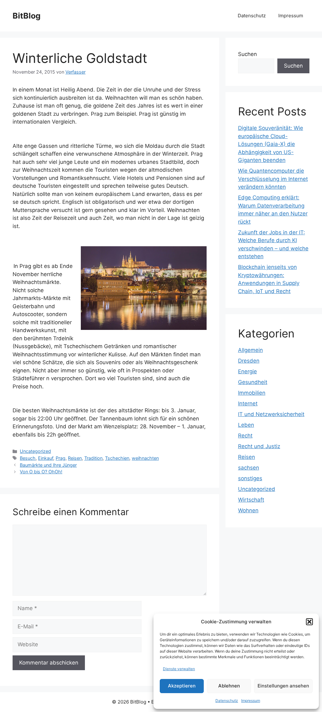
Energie (247, 371)
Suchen (247, 54)
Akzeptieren (182, 686)
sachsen (248, 467)
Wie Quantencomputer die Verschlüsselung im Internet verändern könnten (273, 179)
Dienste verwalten (179, 668)
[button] (309, 622)
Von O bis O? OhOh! (41, 471)
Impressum (250, 700)
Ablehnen (229, 686)
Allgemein (250, 350)
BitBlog (27, 15)
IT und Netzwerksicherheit (271, 414)
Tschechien (117, 458)
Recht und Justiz (259, 446)
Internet (248, 403)
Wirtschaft (251, 500)
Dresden (248, 361)
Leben (246, 425)
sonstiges (250, 478)
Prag (60, 458)
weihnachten (145, 458)
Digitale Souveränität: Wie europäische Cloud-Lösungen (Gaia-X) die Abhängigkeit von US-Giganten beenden (270, 144)
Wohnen (248, 510)
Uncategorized (35, 451)
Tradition (93, 458)
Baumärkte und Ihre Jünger (48, 465)
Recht (245, 435)
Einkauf (45, 458)
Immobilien (251, 393)
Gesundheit (252, 382)
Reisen (75, 458)
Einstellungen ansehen (283, 686)
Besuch (28, 458)
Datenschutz (226, 700)
